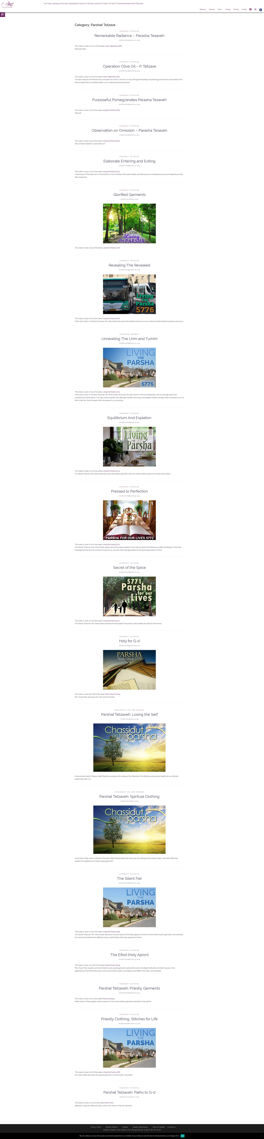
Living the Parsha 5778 (111, 248)
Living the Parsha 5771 (111, 621)
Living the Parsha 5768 (111, 1072)
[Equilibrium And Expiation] (129, 446)
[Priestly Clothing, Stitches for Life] (129, 1048)
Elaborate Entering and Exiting (129, 161)
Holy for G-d (129, 641)
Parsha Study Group (112, 694)
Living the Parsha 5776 (111, 319)
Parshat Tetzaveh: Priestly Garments (129, 988)
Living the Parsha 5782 (111, 141)
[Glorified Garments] (129, 223)
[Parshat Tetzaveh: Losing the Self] (129, 747)
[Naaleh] (7, 4)
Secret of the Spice (129, 567)
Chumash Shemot (129, 334)
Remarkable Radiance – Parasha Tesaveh (129, 35)
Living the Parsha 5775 (111, 392)
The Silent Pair (129, 878)
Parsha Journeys (108, 999)
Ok (182, 1136)
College (227, 9)
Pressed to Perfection (129, 491)
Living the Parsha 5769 (111, 932)
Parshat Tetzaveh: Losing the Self (129, 714)
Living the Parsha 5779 (111, 172)
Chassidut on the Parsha (129, 710)
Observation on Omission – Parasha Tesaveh (129, 130)
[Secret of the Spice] (129, 596)
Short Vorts (109, 1103)
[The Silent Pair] (129, 907)
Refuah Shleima (112, 1127)
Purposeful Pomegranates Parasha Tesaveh (129, 100)
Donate (244, 9)
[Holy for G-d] (129, 670)
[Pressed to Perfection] (129, 520)
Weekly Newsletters (140, 1127)
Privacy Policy (96, 1127)
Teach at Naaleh (158, 1127)
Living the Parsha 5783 (111, 110)
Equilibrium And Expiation (129, 418)
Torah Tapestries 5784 (111, 77)
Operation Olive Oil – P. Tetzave (129, 66)
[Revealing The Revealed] (129, 294)
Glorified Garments (129, 194)
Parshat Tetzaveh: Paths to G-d (129, 1092)
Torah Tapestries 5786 (113, 46)
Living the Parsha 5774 (111, 471)
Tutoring (236, 9)
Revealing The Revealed (129, 265)
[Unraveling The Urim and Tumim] (129, 367)
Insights (125, 1127)
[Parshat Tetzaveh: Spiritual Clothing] (129, 829)
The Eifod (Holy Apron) (129, 955)
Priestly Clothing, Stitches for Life (129, 1019)
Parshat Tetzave (129, 31)
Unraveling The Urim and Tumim (129, 338)
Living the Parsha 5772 (111, 544)
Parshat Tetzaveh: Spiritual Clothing (129, 796)
